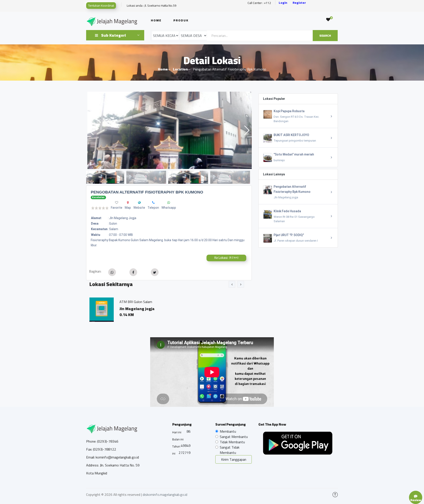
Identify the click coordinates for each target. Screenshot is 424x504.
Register (299, 2)
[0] (328, 19)
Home (156, 20)
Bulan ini (178, 439)
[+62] (153, 202)
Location (180, 69)
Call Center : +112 (259, 3)
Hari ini (176, 432)
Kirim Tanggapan (233, 459)
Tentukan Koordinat (101, 5)
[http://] (139, 202)
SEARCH (325, 35)
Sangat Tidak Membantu (229, 450)
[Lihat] (169, 130)
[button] (247, 130)
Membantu (228, 431)
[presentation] (232, 284)
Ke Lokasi (226, 258)
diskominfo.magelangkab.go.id (165, 494)
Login (283, 2)
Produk (181, 20)
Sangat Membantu (234, 436)
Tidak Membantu (232, 442)
